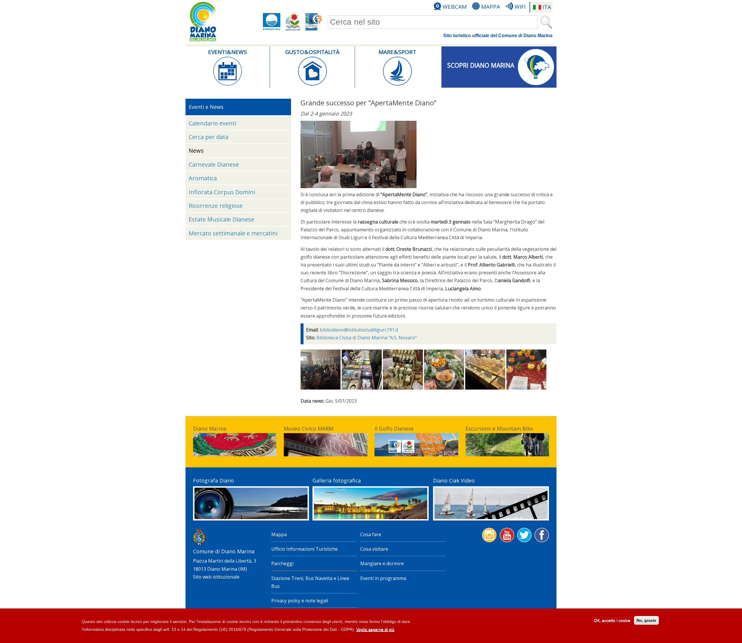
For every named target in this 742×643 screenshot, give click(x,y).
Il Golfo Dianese (394, 428)
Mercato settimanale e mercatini (233, 233)
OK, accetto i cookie (612, 620)
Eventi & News (227, 52)
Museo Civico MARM (308, 428)
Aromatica (203, 178)
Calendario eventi (212, 123)
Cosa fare (370, 534)
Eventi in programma (383, 578)
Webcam (455, 6)
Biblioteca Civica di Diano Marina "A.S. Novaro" (367, 337)
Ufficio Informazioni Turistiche (304, 549)
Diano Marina (209, 428)
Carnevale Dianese (214, 164)
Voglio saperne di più (375, 629)
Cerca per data (208, 137)
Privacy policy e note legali (299, 600)
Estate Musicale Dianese (221, 219)
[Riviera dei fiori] (293, 21)
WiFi (519, 6)
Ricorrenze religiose (216, 206)
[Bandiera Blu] (271, 21)
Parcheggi (282, 563)
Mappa (490, 6)
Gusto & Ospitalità (312, 52)
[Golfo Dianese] (314, 21)
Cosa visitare (374, 549)
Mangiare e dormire (382, 563)
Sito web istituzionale (216, 577)
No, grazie (646, 620)
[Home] (203, 22)
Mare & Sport (397, 52)
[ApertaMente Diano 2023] (359, 186)
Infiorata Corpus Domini (222, 192)
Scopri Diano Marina (480, 65)
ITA (547, 7)
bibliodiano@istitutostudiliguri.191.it (359, 330)
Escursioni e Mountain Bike (499, 428)
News (196, 150)
